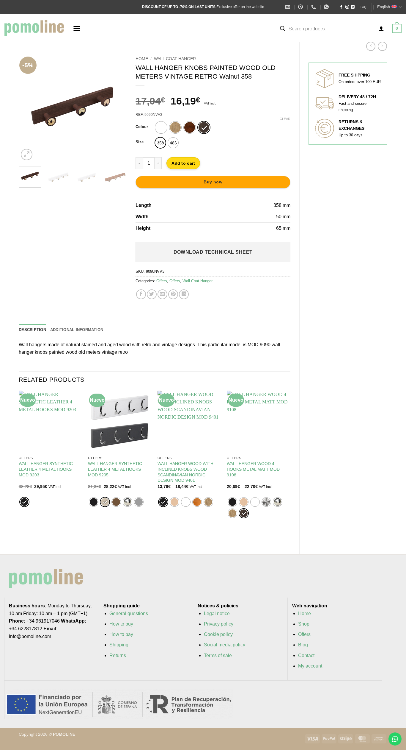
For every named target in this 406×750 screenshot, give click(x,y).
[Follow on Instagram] (347, 7)
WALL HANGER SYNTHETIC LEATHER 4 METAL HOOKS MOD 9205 (115, 469)
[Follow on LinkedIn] (353, 7)
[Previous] (28, 107)
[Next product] (370, 46)
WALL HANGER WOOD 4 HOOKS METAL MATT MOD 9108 (253, 469)
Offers (161, 281)
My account (310, 665)
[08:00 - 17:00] (301, 7)
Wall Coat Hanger (175, 59)
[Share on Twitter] (152, 294)
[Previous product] (382, 46)
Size (140, 142)
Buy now (213, 182)
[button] (77, 28)
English (383, 7)
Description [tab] (32, 330)
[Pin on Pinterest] (173, 294)
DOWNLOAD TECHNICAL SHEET (213, 252)
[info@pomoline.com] (288, 7)
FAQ (363, 7)
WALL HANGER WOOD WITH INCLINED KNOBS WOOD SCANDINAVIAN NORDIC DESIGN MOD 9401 (185, 472)
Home (142, 59)
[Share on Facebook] (141, 294)
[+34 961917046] (314, 7)
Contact (306, 655)
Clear (285, 119)
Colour (142, 127)
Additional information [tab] (76, 330)
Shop (303, 623)
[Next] (117, 107)
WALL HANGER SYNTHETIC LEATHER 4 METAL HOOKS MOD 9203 (46, 469)
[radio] (161, 127)
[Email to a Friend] (162, 294)
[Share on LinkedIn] (184, 294)
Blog (303, 644)
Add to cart (183, 163)
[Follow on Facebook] (341, 7)
